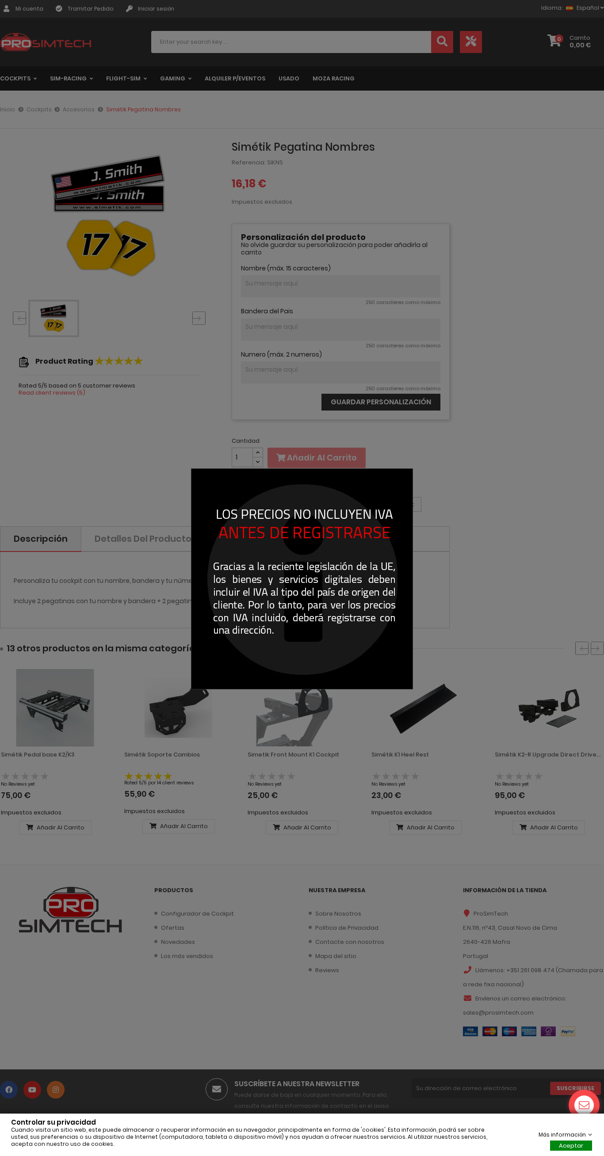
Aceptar (571, 1145)
